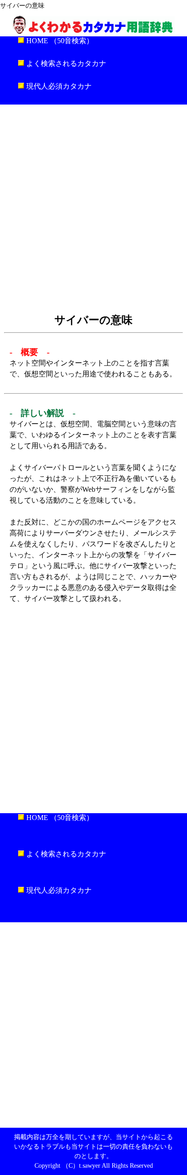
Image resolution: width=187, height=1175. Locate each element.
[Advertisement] (93, 207)
